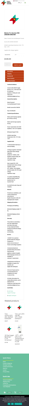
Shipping (9, 73)
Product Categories (7, 363)
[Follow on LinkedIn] (4, 392)
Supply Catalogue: (12, 295)
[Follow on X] (15, 392)
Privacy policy (18, 403)
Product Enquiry (11, 80)
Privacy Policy (6, 371)
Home (4, 361)
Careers (4, 370)
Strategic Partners (7, 365)
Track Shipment (6, 386)
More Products (10, 78)
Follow (9, 392)
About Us (5, 368)
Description (10, 71)
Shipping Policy (6, 381)
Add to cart (17, 65)
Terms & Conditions (7, 380)
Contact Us (5, 383)
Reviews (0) (10, 76)
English (16, 0)
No (12, 403)
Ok (9, 403)
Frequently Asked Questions (9, 385)
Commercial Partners (8, 366)
